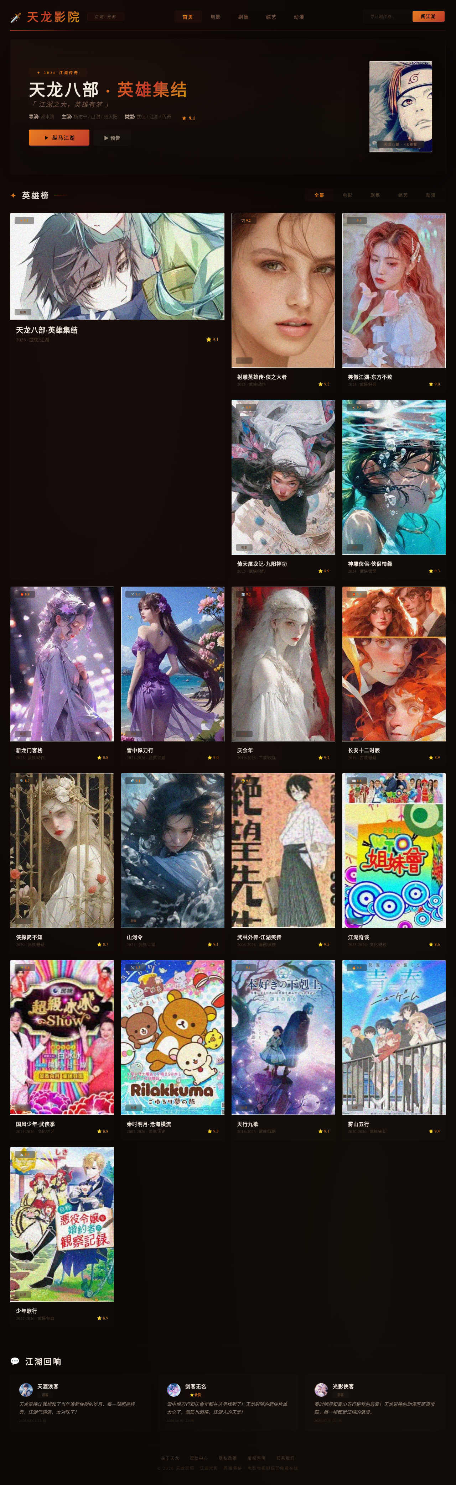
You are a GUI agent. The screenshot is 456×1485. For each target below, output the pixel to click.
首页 (188, 16)
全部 (320, 195)
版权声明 (257, 1458)
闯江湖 (428, 17)
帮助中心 (199, 1458)
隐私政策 (228, 1458)
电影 (216, 16)
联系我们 (285, 1458)
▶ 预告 (112, 137)
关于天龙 (170, 1458)
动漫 (299, 16)
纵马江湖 (63, 137)
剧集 (243, 16)
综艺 (271, 16)
